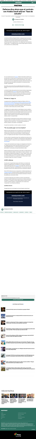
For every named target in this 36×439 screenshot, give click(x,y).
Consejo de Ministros (8, 172)
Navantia (14, 91)
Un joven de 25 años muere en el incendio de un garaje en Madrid (18, 309)
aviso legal (19, 415)
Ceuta (5, 0)
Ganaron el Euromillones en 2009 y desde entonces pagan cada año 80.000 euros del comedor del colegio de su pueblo (20, 336)
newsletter (3, 417)
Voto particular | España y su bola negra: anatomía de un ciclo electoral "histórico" (13, 400)
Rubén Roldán (29, 0)
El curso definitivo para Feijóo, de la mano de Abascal (30, 399)
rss (1, 418)
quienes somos (3, 414)
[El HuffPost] (18, 2)
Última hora (32, 2)
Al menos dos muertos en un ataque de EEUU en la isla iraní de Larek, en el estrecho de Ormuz (19, 316)
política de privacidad (21, 417)
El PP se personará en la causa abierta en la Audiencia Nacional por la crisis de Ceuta (22, 400)
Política (18, 6)
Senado (16, 76)
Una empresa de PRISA (18, 434)
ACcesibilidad (20, 418)
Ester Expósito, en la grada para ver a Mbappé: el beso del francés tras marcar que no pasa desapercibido (20, 349)
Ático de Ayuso (24, 0)
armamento (21, 212)
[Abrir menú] (1, 2)
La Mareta (20, 0)
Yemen (30, 212)
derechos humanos (8, 212)
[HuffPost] (4, 410)
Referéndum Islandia (10, 0)
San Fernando (6, 141)
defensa (26, 212)
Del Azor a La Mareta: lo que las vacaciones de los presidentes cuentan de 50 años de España (5, 401)
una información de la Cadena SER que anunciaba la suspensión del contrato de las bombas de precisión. (17, 102)
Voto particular (16, 0)
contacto (2, 415)
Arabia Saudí (15, 212)
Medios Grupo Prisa (18, 436)
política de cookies (21, 414)
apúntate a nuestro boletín (18, 299)
